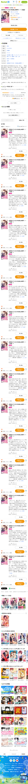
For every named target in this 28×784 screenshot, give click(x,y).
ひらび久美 (15, 12)
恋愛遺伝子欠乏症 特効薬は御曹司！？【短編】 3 (17, 190)
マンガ (8, 52)
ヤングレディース (18, 55)
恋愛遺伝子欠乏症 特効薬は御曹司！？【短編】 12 (17, 465)
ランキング (14, 754)
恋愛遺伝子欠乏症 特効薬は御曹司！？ (15, 63)
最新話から (8, 126)
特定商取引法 (10, 769)
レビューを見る (13, 103)
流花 (11, 12)
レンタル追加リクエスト (7, 38)
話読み (8, 58)
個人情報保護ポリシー (19, 767)
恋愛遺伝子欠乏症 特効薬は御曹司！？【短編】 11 (17, 435)
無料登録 (25, 2)
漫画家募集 (7, 771)
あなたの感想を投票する (13, 115)
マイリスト (21, 35)
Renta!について (8, 763)
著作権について (17, 769)
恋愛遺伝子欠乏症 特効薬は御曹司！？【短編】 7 (17, 312)
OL (10, 56)
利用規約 (12, 767)
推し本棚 (8, 35)
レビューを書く (15, 19)
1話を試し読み (14, 25)
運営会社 (21, 771)
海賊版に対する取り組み (14, 771)
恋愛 (12, 55)
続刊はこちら (13, 40)
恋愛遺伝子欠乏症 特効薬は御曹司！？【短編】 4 (17, 221)
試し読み (21, 151)
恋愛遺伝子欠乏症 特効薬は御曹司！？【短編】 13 (17, 496)
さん (12, 92)
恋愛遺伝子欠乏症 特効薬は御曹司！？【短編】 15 (17, 556)
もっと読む (24, 145)
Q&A (16, 763)
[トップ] (4, 2)
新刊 (4, 754)
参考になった (17, 98)
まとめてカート (22, 126)
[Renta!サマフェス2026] (8, 2)
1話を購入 (14, 29)
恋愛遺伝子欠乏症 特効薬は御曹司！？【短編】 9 (17, 374)
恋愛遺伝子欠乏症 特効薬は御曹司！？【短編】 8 (17, 342)
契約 (8, 56)
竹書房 (8, 50)
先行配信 (12, 58)
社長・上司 (17, 56)
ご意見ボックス (14, 765)
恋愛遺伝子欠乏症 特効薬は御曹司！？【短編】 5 (17, 251)
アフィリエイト (7, 767)
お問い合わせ (20, 763)
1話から (2, 126)
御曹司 (13, 56)
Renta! (2, 591)
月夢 (8, 61)
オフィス (24, 55)
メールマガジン (20, 765)
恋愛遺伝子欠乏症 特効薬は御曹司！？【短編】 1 (17, 130)
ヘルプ (13, 763)
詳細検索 (23, 754)
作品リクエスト (7, 765)
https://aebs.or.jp (9, 782)
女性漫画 (17, 13)
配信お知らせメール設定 (20, 38)
